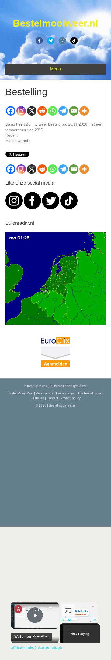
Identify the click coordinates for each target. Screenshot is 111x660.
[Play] (63, 620)
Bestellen (37, 398)
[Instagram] (21, 111)
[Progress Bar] (79, 616)
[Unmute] (69, 620)
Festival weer (65, 393)
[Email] (73, 111)
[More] (84, 111)
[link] (18, 609)
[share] (50, 607)
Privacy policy (70, 398)
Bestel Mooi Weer (20, 393)
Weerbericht (45, 393)
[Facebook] (10, 111)
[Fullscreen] (95, 620)
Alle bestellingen (90, 393)
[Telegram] (63, 111)
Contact (52, 398)
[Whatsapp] (52, 111)
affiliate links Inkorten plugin (35, 609)
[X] (31, 111)
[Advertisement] (55, 466)
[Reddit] (42, 111)
